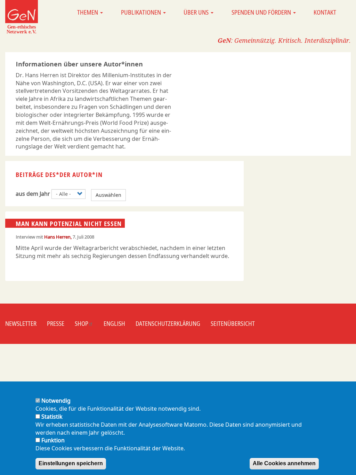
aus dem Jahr (33, 194)
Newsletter (21, 323)
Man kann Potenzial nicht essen (69, 223)
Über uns (197, 12)
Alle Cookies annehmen (284, 463)
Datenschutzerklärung (168, 323)
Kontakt (325, 12)
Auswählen (108, 195)
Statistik (52, 416)
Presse (55, 323)
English (114, 323)
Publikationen (141, 12)
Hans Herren (57, 237)
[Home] (21, 16)
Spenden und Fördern (262, 12)
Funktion (53, 440)
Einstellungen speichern (71, 463)
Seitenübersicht (233, 323)
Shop (81, 323)
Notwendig (56, 400)
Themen (88, 12)
